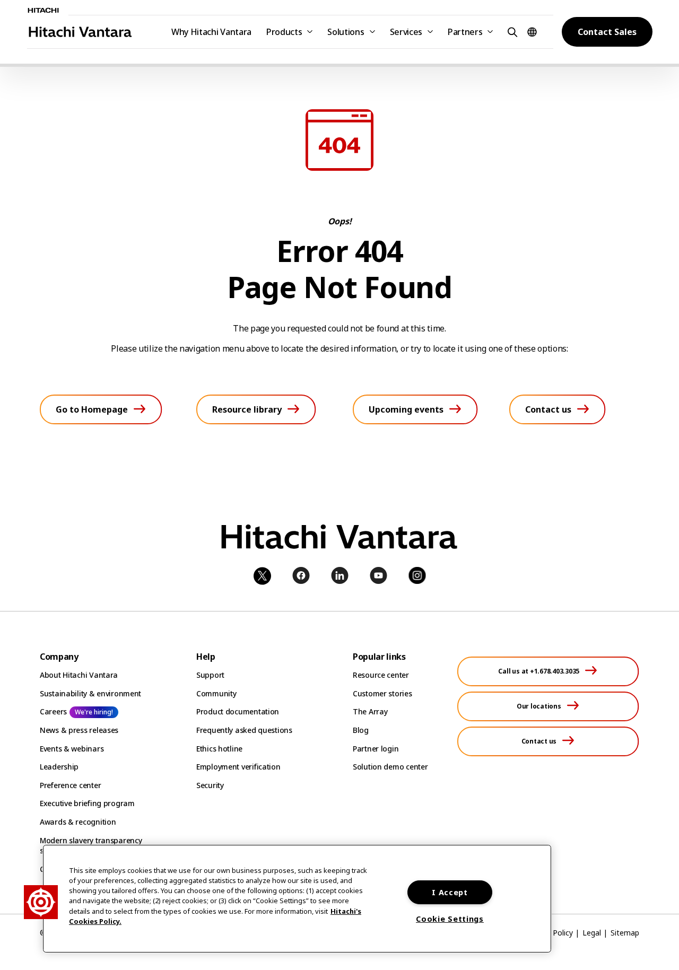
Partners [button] (465, 32)
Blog (361, 730)
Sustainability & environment (90, 693)
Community (216, 693)
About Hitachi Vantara (79, 675)
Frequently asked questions (244, 730)
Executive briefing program (87, 803)
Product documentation (237, 711)
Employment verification (238, 767)
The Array (370, 711)
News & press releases (79, 730)
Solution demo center (390, 767)
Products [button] (284, 32)
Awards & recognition (78, 822)
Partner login (375, 749)
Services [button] (406, 32)
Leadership (59, 767)
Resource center (381, 675)
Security (210, 785)
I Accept (450, 892)
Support (210, 675)
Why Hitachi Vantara (211, 32)
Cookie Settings (450, 919)
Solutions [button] (345, 32)
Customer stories (382, 693)
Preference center (70, 785)
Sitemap (625, 933)
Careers (53, 711)
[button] (510, 31)
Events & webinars (71, 749)
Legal (591, 933)
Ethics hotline (219, 749)
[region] (297, 898)
